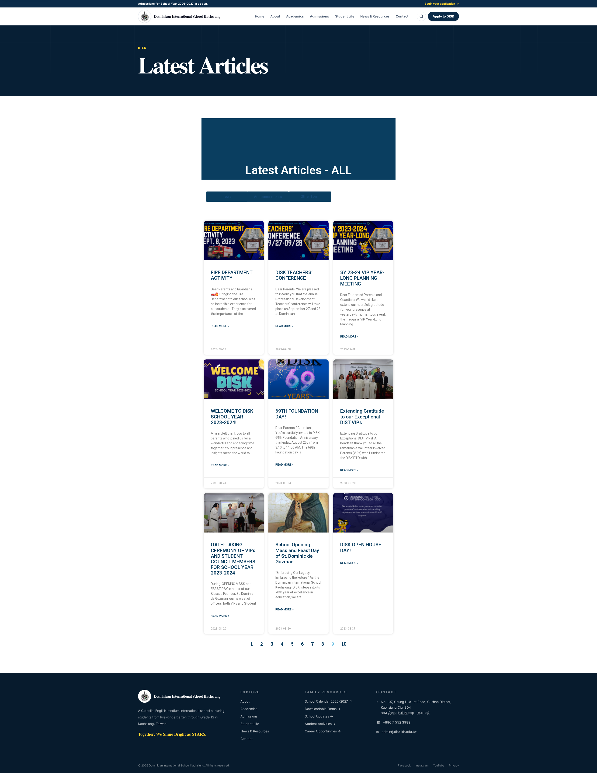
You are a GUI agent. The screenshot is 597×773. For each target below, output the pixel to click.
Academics (295, 16)
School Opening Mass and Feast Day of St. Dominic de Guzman (297, 553)
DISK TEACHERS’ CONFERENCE (294, 275)
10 (344, 644)
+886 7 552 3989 (393, 722)
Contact (402, 16)
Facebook (404, 765)
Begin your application (442, 3)
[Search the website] (421, 16)
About (275, 16)
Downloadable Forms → (322, 709)
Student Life (344, 16)
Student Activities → (320, 724)
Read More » (220, 326)
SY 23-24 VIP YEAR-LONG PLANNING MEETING (362, 278)
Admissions (319, 16)
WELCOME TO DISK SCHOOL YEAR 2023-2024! (232, 416)
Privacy (454, 765)
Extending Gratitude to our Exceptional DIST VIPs (362, 416)
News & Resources (375, 16)
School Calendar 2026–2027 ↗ (328, 701)
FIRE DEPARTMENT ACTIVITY (231, 275)
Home (259, 16)
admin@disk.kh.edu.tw (396, 732)
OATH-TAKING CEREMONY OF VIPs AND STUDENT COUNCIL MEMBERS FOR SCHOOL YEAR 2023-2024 (233, 559)
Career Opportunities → (323, 731)
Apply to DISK (443, 16)
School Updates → (319, 716)
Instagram (422, 765)
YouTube (438, 765)
